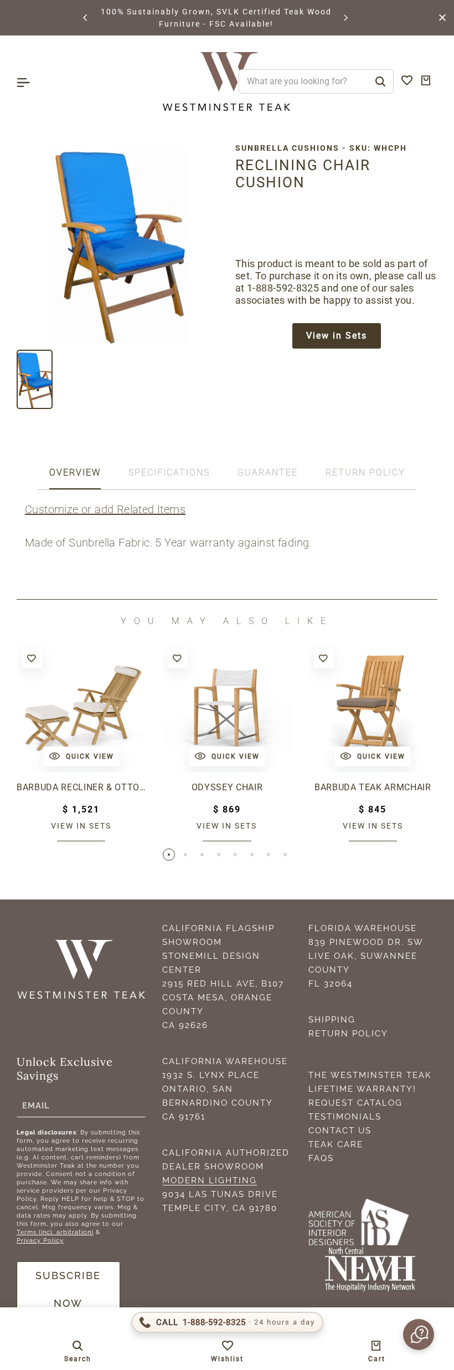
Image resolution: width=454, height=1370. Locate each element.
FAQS (321, 1158)
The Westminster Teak (370, 1075)
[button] (86, 17)
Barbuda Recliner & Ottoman (81, 787)
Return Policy (348, 1034)
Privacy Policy (40, 1240)
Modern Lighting (209, 1180)
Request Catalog (355, 1103)
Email (36, 1105)
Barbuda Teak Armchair (372, 787)
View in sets (81, 825)
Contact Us (340, 1131)
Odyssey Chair (227, 787)
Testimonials (344, 1117)
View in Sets (336, 335)
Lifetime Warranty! (362, 1089)
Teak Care (335, 1144)
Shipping (331, 1020)
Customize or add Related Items (105, 509)
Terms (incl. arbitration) (55, 1232)
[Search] (380, 81)
